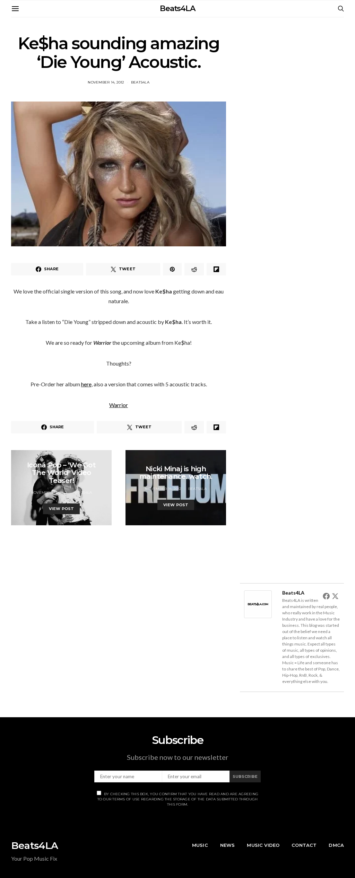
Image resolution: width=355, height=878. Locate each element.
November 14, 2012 (106, 82)
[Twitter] (335, 596)
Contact (304, 845)
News (227, 845)
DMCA (336, 845)
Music (200, 845)
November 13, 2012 (49, 492)
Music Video (263, 845)
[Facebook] (326, 596)
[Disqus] (118, 612)
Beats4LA (177, 8)
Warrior (118, 405)
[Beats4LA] (258, 603)
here (86, 384)
